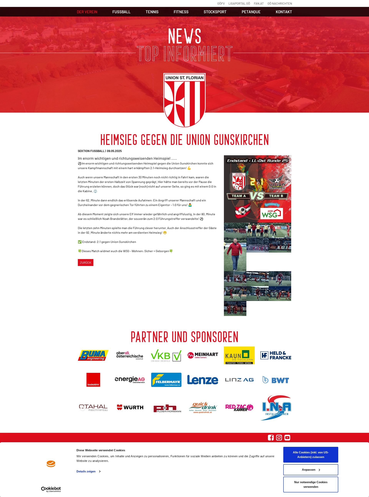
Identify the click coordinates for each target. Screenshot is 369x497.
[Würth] (129, 407)
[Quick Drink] (202, 407)
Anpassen (308, 469)
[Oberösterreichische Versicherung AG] (129, 355)
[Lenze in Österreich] (202, 380)
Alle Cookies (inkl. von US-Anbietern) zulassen (311, 455)
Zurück (85, 262)
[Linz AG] (239, 379)
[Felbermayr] (166, 379)
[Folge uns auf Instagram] (279, 437)
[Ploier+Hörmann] (166, 407)
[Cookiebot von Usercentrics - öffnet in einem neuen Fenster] (51, 489)
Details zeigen (86, 471)
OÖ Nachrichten (280, 3)
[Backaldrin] (93, 379)
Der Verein (87, 11)
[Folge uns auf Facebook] (271, 437)
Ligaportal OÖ (239, 3)
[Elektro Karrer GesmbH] (239, 407)
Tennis (152, 11)
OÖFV (221, 3)
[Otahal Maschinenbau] (93, 407)
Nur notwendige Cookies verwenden (310, 484)
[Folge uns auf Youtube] (287, 437)
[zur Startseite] (184, 100)
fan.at (259, 3)
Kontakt (284, 11)
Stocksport (215, 11)
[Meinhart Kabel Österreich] (202, 355)
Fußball (121, 11)
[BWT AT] (275, 379)
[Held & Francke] (275, 355)
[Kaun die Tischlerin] (239, 355)
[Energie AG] (129, 379)
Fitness (181, 11)
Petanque (251, 11)
